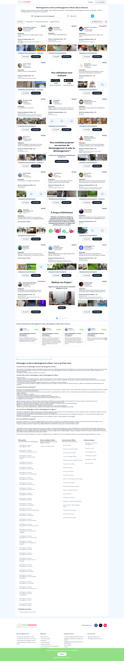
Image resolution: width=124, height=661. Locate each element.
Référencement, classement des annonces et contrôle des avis (73, 642)
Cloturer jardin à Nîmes (68, 514)
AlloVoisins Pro (44, 640)
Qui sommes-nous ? (45, 636)
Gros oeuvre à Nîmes (68, 471)
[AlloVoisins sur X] (100, 625)
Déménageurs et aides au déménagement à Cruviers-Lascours (28, 587)
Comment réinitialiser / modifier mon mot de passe (26, 643)
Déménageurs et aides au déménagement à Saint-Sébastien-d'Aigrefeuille (27, 576)
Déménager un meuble (90, 459)
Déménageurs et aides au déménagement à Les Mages (26, 570)
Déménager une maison (91, 455)
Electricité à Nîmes (67, 467)
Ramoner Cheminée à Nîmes (70, 490)
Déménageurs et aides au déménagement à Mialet (25, 604)
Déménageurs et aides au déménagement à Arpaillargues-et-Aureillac (27, 542)
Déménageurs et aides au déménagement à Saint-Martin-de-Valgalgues (27, 531)
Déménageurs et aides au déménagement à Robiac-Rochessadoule (25, 593)
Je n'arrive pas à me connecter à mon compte (26, 638)
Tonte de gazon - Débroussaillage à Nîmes (71, 505)
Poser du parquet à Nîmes (69, 452)
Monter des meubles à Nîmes (70, 449)
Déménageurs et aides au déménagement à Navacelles (26, 582)
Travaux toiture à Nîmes (69, 464)
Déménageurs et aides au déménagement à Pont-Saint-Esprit (27, 473)
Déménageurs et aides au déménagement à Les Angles (26, 478)
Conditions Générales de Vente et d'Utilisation (73, 636)
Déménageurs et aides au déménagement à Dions (25, 599)
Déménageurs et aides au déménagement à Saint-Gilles (26, 468)
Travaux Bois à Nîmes (68, 475)
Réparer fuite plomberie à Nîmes (71, 486)
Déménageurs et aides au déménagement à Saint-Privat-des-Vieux (29, 525)
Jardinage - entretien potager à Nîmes (72, 501)
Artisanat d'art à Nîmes (68, 497)
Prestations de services (23, 359)
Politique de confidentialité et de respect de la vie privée (73, 639)
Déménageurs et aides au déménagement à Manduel (26, 493)
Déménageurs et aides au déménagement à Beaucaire (26, 462)
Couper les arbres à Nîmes (69, 510)
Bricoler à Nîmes (67, 445)
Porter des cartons (89, 448)
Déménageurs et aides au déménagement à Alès (25, 445)
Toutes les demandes (45, 642)
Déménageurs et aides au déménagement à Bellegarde (26, 514)
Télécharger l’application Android (94, 638)
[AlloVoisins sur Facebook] (96, 625)
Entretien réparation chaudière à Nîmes (72, 460)
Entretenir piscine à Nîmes (69, 517)
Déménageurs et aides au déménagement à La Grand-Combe (28, 536)
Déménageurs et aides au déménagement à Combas (25, 565)
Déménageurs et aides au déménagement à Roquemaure (27, 488)
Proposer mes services (45, 644)
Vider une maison (89, 463)
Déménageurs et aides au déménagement (37, 359)
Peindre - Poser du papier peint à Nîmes (72, 479)
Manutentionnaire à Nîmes (47, 446)
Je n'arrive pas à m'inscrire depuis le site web (26, 640)
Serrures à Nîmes (67, 494)
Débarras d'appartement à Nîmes (27, 612)
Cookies (66, 646)
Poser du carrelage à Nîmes (69, 456)
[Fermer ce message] (121, 651)
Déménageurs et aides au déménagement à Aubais (25, 553)
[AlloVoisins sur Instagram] (105, 625)
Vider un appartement (90, 452)
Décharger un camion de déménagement (91, 443)
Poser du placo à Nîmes (69, 482)
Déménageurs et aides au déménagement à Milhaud (25, 499)
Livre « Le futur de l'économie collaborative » (50, 646)
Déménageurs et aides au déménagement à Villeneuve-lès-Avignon (27, 457)
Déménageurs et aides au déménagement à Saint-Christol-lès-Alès (29, 509)
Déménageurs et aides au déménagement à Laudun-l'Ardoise (27, 519)
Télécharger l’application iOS (94, 636)
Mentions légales (67, 645)
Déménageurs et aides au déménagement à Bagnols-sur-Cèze (28, 451)
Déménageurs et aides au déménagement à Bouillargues (26, 504)
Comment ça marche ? (45, 638)
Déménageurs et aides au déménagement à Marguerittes (27, 483)
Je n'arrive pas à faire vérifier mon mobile (25, 636)
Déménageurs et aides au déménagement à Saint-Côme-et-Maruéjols (27, 559)
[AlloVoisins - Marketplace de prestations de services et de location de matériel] (24, 3)
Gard (48, 359)
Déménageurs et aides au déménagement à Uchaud (25, 548)
